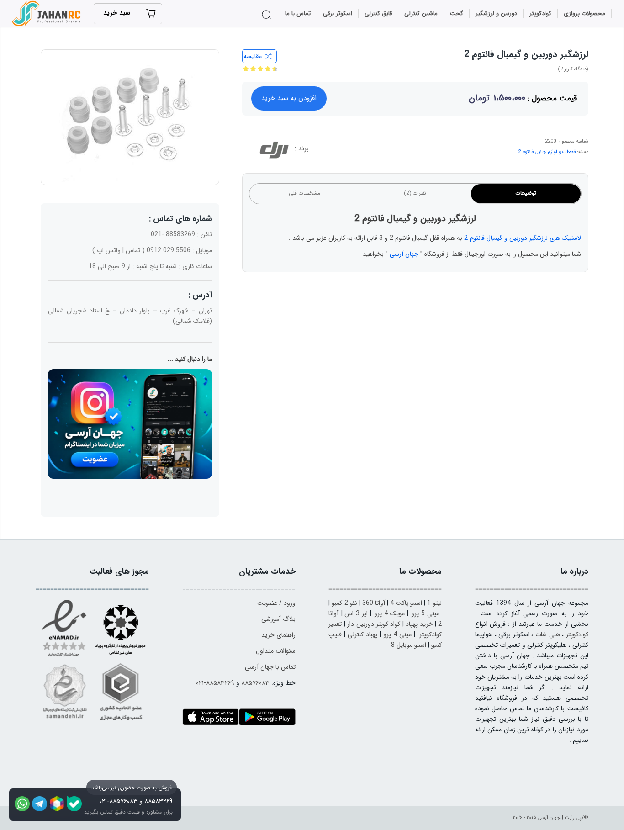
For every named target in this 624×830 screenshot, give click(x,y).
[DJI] (274, 152)
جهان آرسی (404, 254)
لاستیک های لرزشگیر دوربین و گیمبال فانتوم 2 (522, 238)
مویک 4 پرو (389, 613)
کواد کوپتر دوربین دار (373, 624)
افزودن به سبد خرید (289, 98)
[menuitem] (585, 13)
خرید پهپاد (419, 624)
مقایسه (252, 56)
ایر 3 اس (356, 613)
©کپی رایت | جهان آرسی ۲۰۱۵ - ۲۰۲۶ (550, 818)
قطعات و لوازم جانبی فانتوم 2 (547, 152)
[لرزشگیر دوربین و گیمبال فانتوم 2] (130, 117)
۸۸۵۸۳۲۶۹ (158, 801)
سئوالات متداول (276, 651)
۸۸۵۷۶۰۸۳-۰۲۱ (118, 801)
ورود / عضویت (276, 603)
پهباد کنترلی (362, 634)
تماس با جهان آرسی (270, 667)
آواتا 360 (373, 603)
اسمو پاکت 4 (406, 603)
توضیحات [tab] (526, 193)
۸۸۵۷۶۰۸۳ (255, 683)
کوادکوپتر (577, 634)
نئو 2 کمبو (344, 603)
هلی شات (547, 634)
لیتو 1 (434, 603)
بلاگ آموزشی (278, 619)
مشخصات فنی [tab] (304, 193)
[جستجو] (267, 14)
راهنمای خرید (278, 635)
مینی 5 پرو (425, 613)
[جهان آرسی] (47, 13)
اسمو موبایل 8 (408, 645)
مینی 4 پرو (397, 634)
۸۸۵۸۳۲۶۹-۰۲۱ (215, 683)
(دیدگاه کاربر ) (573, 69)
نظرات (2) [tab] (415, 193)
